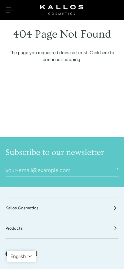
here (104, 52)
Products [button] (14, 228)
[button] (21, 256)
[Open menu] (16, 10)
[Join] (112, 169)
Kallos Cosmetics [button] (22, 208)
